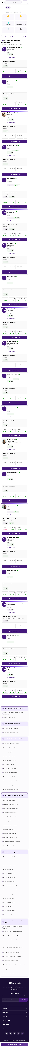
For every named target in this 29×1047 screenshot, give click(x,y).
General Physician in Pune (9, 829)
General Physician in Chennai (10, 812)
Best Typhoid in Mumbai (9, 969)
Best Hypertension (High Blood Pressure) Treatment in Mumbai (13, 948)
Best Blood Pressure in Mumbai (10, 960)
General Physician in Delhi (9, 800)
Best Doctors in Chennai (9, 877)
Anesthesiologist (10, 212)
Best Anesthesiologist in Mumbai (11, 785)
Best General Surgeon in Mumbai (11, 732)
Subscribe (23, 999)
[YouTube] (18, 1033)
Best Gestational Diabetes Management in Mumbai (13, 927)
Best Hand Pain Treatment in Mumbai (11, 935)
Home (2, 7)
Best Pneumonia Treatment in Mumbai (12, 940)
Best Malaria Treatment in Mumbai (11, 973)
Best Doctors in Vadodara (9, 910)
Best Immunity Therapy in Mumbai (11, 952)
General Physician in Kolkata (10, 825)
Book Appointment (15, 76)
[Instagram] (14, 1033)
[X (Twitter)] (10, 1033)
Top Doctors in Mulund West (10, 717)
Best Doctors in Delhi (8, 861)
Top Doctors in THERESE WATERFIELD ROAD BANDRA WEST (13, 713)
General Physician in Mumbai (10, 816)
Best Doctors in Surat (8, 906)
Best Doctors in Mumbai (9, 873)
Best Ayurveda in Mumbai (9, 756)
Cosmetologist (10, 310)
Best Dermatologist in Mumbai (10, 776)
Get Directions (12, 57)
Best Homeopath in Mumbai (9, 760)
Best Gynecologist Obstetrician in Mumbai (13, 747)
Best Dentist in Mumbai (8, 764)
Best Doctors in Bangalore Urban (11, 890)
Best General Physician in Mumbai (11, 743)
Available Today (5, 36)
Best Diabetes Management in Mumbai (12, 956)
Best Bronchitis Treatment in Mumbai (12, 944)
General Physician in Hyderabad (10, 804)
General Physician (11, 49)
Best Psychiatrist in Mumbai (9, 768)
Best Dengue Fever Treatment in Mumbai (13, 931)
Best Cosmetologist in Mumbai (10, 781)
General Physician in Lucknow (10, 837)
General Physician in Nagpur (10, 845)
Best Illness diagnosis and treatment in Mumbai (14, 964)
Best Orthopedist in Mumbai (10, 772)
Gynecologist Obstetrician (12, 179)
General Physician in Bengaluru (10, 808)
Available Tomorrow (17, 36)
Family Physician (10, 571)
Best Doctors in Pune (8, 869)
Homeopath (9, 408)
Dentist (8, 81)
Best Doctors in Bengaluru (9, 865)
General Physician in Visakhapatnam (11, 841)
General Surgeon (10, 245)
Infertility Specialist (11, 539)
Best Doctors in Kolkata (8, 902)
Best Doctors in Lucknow (9, 881)
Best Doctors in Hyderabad (9, 856)
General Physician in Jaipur (9, 833)
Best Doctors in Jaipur (8, 894)
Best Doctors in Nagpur (8, 898)
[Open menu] (2, 2)
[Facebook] (6, 1033)
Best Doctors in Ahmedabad (10, 885)
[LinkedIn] (22, 1033)
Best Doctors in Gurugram (9, 914)
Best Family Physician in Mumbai (11, 728)
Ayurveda (9, 147)
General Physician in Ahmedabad (11, 821)
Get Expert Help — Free (14, 1044)
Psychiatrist (9, 114)
